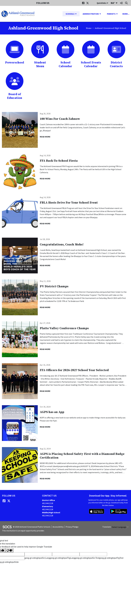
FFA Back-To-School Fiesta (59, 161)
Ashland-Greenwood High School (110, 28)
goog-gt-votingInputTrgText (111, 558)
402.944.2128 (47, 503)
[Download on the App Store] (96, 511)
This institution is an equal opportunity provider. (23, 530)
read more (45, 136)
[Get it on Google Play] (118, 511)
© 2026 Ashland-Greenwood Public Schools (31, 526)
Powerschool (14, 62)
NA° (113, 2)
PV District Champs (54, 286)
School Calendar (65, 64)
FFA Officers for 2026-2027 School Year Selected (74, 370)
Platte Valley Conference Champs (64, 328)
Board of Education (14, 96)
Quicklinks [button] (102, 3)
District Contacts (116, 64)
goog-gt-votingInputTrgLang (62, 558)
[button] (77, 13)
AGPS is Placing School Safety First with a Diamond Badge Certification (82, 456)
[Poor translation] (9, 550)
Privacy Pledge (72, 526)
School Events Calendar (91, 64)
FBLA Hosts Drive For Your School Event (69, 203)
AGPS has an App (52, 412)
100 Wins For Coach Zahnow (60, 119)
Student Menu (40, 64)
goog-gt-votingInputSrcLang (37, 558)
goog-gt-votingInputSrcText (87, 558)
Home (88, 28)
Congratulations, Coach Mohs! (62, 244)
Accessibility (58, 526)
